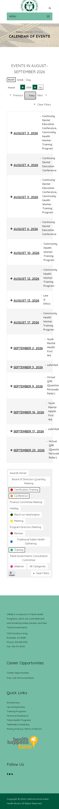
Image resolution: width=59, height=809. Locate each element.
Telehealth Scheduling (18, 724)
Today (32, 95)
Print (12, 575)
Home (19, 32)
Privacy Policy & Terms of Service (24, 728)
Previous (18, 95)
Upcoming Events (16, 707)
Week (20, 79)
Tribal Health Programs (19, 720)
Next (40, 95)
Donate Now (13, 702)
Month (11, 79)
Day (28, 79)
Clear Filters (44, 104)
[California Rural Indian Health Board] (29, 6)
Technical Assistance (17, 715)
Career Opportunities (18, 672)
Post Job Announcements (20, 677)
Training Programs (16, 711)
